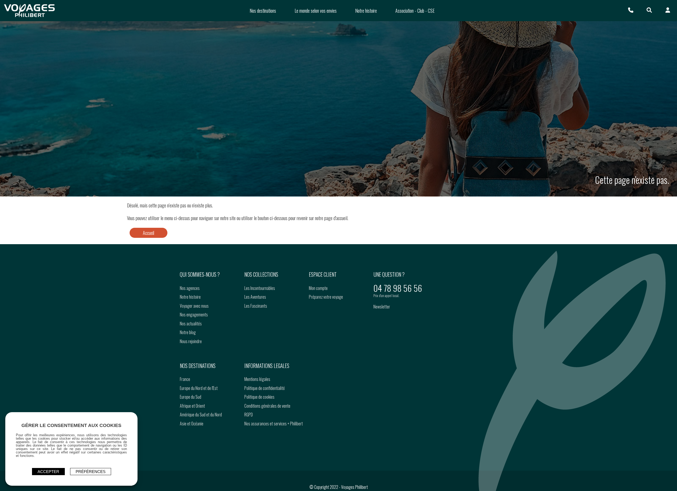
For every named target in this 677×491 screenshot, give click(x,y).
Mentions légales (257, 379)
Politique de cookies (259, 397)
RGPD (248, 414)
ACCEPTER (48, 471)
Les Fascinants (255, 306)
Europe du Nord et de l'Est (199, 388)
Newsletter (381, 306)
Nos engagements (194, 314)
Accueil (148, 232)
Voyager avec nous (194, 306)
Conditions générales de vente (267, 406)
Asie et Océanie (191, 423)
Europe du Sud (190, 397)
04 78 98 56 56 (397, 288)
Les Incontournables (259, 288)
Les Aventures (255, 297)
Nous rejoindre (191, 341)
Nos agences (190, 288)
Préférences (91, 471)
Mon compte (318, 288)
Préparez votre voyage (326, 297)
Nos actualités (191, 323)
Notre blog (188, 332)
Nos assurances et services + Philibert (273, 423)
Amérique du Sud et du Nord (201, 414)
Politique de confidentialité (264, 388)
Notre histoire (190, 297)
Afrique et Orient (192, 406)
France (185, 379)
